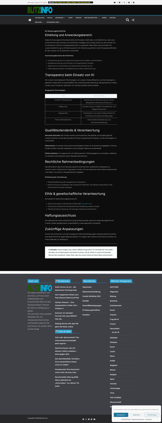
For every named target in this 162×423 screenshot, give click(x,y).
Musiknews (63, 281)
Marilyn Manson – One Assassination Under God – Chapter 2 (66, 305)
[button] (64, 17)
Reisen (104, 18)
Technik (113, 384)
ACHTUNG (114, 287)
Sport (70, 18)
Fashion (78, 18)
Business (113, 301)
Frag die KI (114, 319)
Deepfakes (85, 204)
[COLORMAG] (40, 286)
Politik (49, 18)
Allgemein (114, 292)
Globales (113, 342)
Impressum (148, 419)
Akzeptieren (121, 415)
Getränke (113, 338)
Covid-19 (115, 332)
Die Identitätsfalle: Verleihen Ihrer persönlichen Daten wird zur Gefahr (67, 362)
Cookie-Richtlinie (126, 419)
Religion (113, 375)
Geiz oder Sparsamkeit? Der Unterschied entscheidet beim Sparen (67, 340)
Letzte (112, 351)
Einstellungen (152, 415)
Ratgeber (113, 365)
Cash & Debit (64, 331)
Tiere (112, 393)
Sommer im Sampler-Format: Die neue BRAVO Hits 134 (66, 316)
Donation (86, 315)
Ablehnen (136, 415)
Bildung (113, 296)
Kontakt (113, 18)
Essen (112, 310)
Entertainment (115, 305)
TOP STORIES (115, 398)
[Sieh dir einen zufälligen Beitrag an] (132, 19)
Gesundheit (59, 18)
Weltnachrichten (90, 18)
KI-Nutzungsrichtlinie (91, 310)
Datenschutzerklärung (138, 419)
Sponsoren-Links (53, 22)
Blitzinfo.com (43, 418)
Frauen (113, 324)
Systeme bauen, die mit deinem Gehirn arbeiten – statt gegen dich (66, 351)
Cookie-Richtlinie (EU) (91, 296)
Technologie (39, 18)
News (112, 356)
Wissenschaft (115, 402)
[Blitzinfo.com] (29, 19)
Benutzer (38, 22)
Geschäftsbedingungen (91, 305)
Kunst (112, 347)
